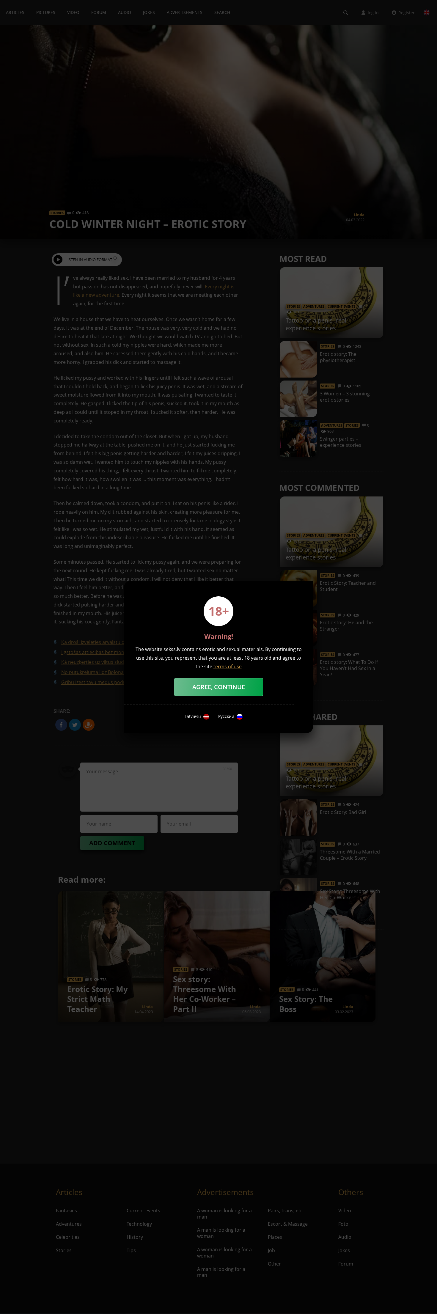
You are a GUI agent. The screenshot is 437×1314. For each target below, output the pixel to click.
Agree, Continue (218, 687)
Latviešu (193, 716)
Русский (226, 716)
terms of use (227, 666)
